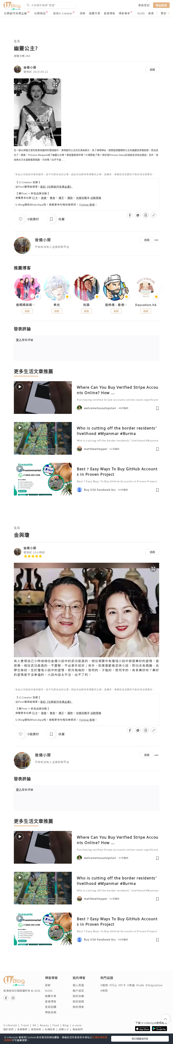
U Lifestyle (12, 1025)
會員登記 (144, 5)
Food (58, 1025)
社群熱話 (40, 13)
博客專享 (124, 13)
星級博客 (109, 13)
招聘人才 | (66, 1029)
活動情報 (95, 197)
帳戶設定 (78, 990)
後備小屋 (29, 67)
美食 (151, 13)
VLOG (141, 13)
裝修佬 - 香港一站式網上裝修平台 (116, 305)
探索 (82, 13)
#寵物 (104, 985)
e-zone (77, 1025)
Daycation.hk (146, 305)
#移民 (104, 990)
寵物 (70, 197)
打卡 (35, 197)
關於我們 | (10, 1029)
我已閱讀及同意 (140, 1038)
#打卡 (122, 985)
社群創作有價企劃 (15, 13)
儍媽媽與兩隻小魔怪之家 (27, 305)
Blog (67, 1025)
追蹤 (152, 69)
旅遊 (43, 197)
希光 (57, 305)
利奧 (86, 305)
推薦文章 (94, 13)
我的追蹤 (78, 1001)
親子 (61, 197)
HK (36, 1025)
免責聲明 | (24, 1029)
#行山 (113, 985)
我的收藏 (78, 996)
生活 (17, 41)
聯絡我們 (78, 1029)
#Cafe (140, 985)
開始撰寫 (161, 5)
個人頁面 (78, 985)
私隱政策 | (52, 1029)
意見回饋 (50, 1007)
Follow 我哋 (87, 204)
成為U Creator (62, 13)
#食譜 (131, 985)
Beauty (46, 1025)
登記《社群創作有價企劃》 (56, 186)
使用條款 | (38, 1029)
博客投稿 (50, 1012)
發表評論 (24, 340)
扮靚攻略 (81, 197)
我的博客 (78, 1007)
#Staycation (154, 985)
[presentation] (13, 289)
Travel (27, 1025)
